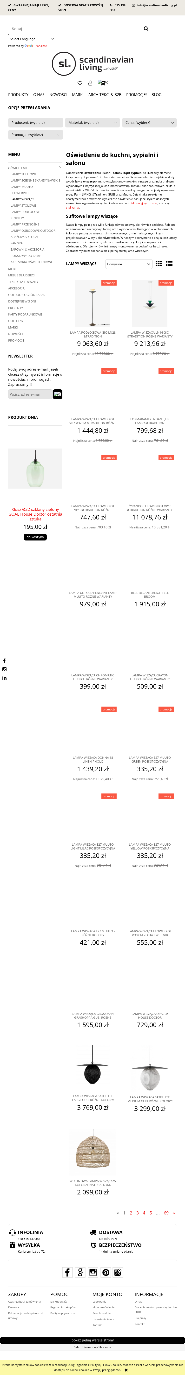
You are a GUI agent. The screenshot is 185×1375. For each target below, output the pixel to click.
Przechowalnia (101, 1313)
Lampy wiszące (22, 199)
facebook (4, 661)
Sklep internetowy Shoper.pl (92, 1347)
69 (166, 1212)
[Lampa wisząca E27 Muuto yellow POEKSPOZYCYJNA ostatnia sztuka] (150, 816)
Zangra (17, 243)
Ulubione (80, 83)
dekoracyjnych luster (144, 203)
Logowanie (90, 83)
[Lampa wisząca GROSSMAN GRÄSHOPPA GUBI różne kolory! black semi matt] (93, 986)
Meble (13, 269)
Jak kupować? (58, 1301)
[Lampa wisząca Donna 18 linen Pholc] (93, 729)
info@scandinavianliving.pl (157, 5)
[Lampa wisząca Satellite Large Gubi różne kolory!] (93, 1068)
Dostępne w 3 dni (22, 301)
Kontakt (97, 1325)
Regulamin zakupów (63, 1307)
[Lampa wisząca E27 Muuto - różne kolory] (93, 903)
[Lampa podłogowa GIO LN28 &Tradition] (93, 303)
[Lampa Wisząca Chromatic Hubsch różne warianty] (93, 647)
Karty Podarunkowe (25, 314)
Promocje (16, 340)
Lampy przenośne (25, 224)
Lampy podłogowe (26, 212)
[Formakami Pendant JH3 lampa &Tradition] (150, 391)
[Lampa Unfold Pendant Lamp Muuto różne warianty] (93, 565)
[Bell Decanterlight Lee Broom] (150, 565)
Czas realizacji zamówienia (24, 1301)
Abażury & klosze (25, 237)
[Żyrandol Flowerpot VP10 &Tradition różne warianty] (150, 478)
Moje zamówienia (103, 1307)
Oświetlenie (18, 168)
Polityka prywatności (63, 1313)
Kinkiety (17, 218)
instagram (4, 669)
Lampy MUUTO (22, 186)
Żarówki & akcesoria (27, 249)
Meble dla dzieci (21, 275)
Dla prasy (140, 1318)
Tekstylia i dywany (23, 282)
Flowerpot (20, 193)
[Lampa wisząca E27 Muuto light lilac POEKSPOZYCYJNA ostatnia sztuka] (93, 816)
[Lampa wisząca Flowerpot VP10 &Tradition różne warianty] (93, 478)
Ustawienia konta (103, 1319)
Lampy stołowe (23, 205)
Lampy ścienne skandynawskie (35, 180)
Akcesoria (16, 288)
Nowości (15, 334)
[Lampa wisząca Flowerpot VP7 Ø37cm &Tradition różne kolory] (93, 391)
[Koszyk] (103, 83)
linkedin (4, 677)
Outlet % (15, 321)
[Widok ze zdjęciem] (159, 263)
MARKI (13, 327)
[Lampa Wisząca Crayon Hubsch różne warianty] (150, 647)
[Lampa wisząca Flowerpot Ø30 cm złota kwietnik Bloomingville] (150, 903)
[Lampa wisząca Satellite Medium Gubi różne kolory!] (150, 1068)
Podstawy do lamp (26, 255)
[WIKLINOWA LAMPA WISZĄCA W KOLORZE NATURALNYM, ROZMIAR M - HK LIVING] (93, 1152)
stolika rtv (72, 207)
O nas (138, 1301)
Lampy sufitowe (24, 174)
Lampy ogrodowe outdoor (33, 230)
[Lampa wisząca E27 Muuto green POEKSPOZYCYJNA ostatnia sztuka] (150, 729)
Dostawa (13, 1307)
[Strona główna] (92, 64)
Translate (40, 46)
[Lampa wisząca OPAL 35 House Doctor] (150, 986)
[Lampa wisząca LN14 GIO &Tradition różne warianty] (150, 303)
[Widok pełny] (169, 263)
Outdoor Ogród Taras (26, 295)
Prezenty (15, 308)
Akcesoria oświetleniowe (32, 262)
